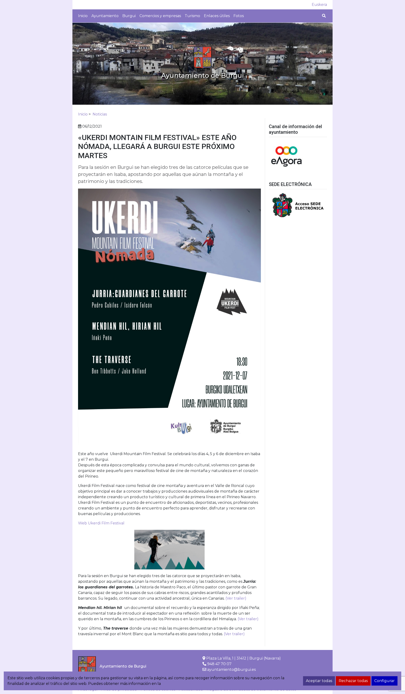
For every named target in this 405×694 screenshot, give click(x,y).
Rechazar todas (353, 681)
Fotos (238, 16)
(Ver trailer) (236, 598)
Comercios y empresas (160, 16)
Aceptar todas (319, 681)
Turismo (192, 16)
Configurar (384, 681)
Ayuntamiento (105, 16)
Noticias (100, 114)
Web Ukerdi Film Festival (101, 523)
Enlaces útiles (217, 16)
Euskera (319, 4)
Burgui (129, 16)
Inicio (83, 16)
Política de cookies (179, 683)
